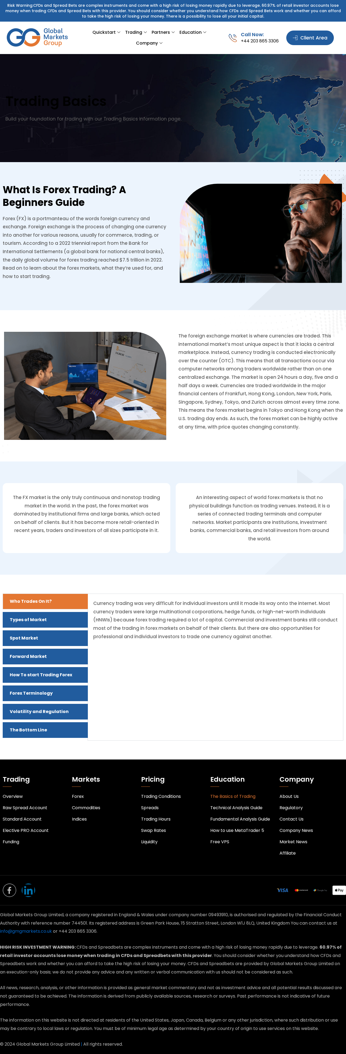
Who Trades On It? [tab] (31, 601)
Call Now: (252, 34)
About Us (289, 796)
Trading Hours (156, 819)
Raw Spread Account (25, 808)
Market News (293, 842)
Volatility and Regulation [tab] (39, 711)
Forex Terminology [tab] (31, 693)
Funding (11, 842)
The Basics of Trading (232, 796)
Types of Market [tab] (28, 620)
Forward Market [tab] (28, 656)
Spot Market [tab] (24, 638)
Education (190, 32)
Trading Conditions (161, 796)
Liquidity (149, 842)
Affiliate (288, 853)
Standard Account (22, 819)
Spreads (150, 808)
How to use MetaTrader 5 (237, 830)
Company (147, 43)
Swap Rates (153, 830)
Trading (133, 32)
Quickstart (104, 32)
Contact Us (292, 819)
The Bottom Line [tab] (28, 730)
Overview (13, 796)
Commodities (86, 808)
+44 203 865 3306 (260, 41)
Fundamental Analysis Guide (240, 819)
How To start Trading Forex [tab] (41, 675)
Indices (79, 819)
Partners (161, 32)
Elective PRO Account (26, 830)
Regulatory (291, 808)
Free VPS (219, 842)
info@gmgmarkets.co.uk (26, 931)
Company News (296, 830)
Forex (78, 796)
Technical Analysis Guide (236, 808)
